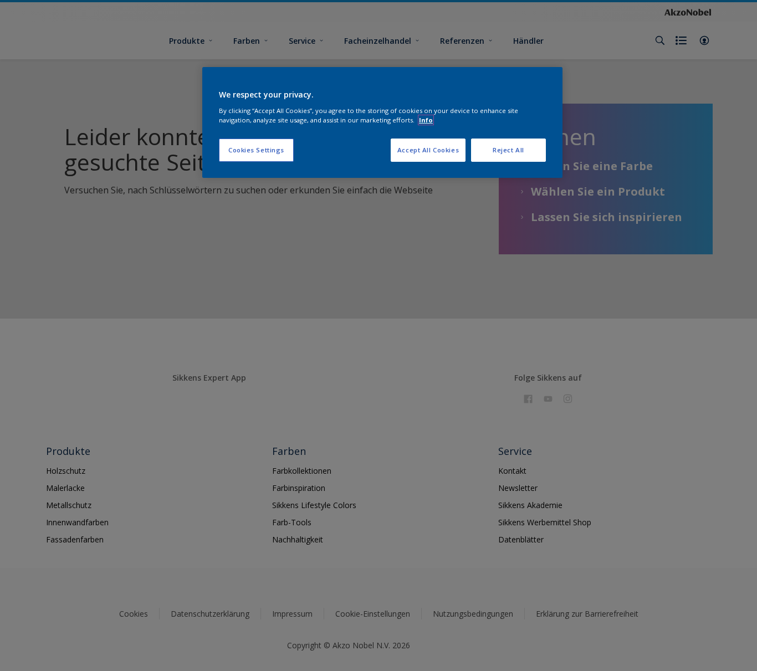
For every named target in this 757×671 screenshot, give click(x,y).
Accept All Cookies (428, 150)
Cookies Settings (256, 150)
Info (426, 120)
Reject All (508, 150)
